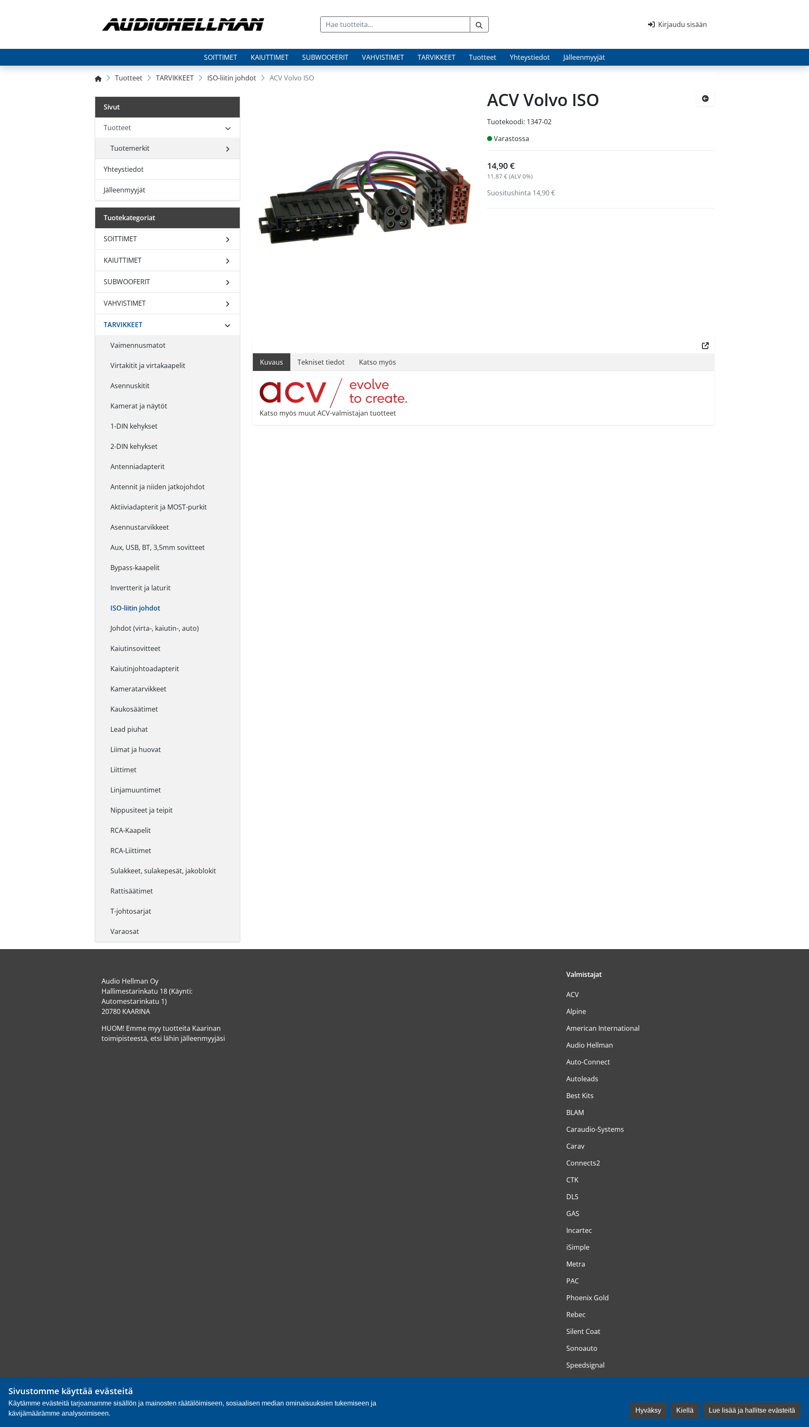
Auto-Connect (588, 1062)
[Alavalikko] (227, 148)
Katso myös (377, 362)
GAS (572, 1213)
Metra (575, 1264)
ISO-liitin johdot (231, 78)
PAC (572, 1281)
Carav (575, 1146)
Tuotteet (482, 57)
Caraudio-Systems (595, 1129)
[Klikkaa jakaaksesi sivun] (705, 345)
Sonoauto (581, 1348)
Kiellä (685, 1410)
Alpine (576, 1011)
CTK (572, 1179)
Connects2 (583, 1163)
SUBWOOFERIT (325, 57)
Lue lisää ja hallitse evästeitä (752, 1410)
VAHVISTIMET (383, 57)
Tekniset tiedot (321, 362)
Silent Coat (583, 1331)
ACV (572, 994)
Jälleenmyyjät (584, 57)
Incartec (579, 1230)
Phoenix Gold (587, 1297)
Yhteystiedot (530, 57)
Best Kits (580, 1095)
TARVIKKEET (436, 57)
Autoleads (582, 1078)
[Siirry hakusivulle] (479, 24)
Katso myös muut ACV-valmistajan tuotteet (328, 413)
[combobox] (395, 24)
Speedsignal (585, 1365)
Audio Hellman (589, 1045)
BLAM (575, 1112)
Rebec (576, 1314)
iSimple (577, 1247)
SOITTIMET (220, 57)
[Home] (98, 78)
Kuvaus (271, 362)
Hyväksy (648, 1410)
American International (603, 1028)
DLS (572, 1196)
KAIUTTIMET (270, 57)
